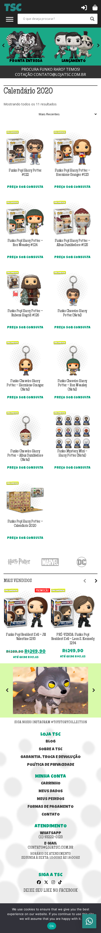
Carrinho (50, 784)
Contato (51, 815)
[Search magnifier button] (92, 19)
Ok (52, 926)
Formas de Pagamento (50, 807)
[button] (84, 7)
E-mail (50, 846)
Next (95, 46)
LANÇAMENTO (74, 61)
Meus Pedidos (50, 799)
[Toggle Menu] (9, 19)
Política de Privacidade (50, 765)
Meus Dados (51, 791)
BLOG (51, 742)
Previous (10, 690)
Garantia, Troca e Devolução (50, 757)
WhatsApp (51, 835)
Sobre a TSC (50, 749)
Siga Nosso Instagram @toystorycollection (50, 722)
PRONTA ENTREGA (25, 61)
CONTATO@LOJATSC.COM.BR (60, 74)
